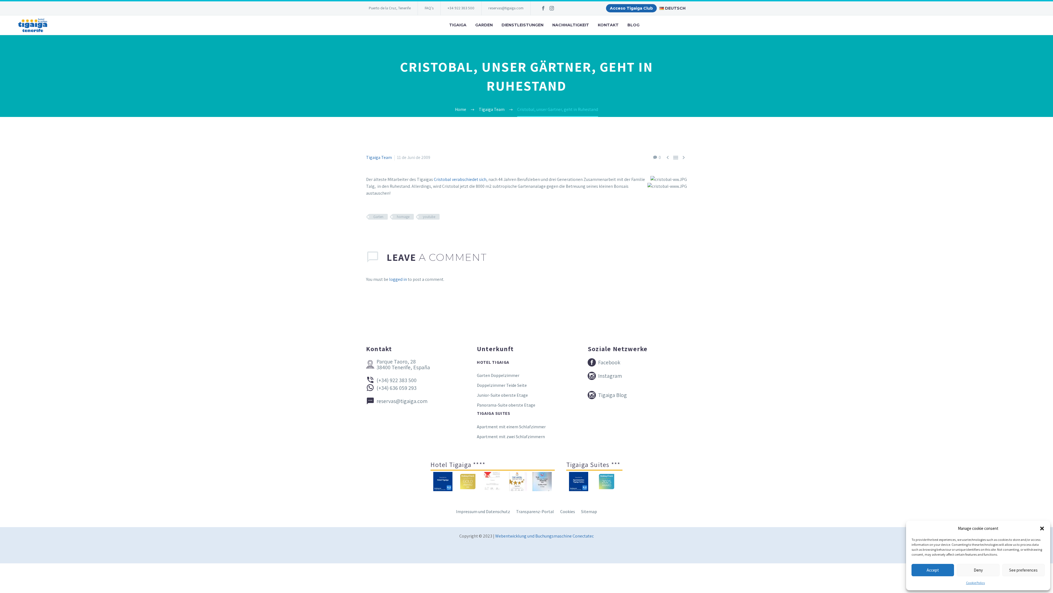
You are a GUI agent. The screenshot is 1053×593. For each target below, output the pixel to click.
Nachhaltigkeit (570, 25)
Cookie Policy (975, 583)
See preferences (1023, 570)
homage (403, 216)
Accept (933, 570)
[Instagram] (552, 8)
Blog (633, 25)
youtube (429, 216)
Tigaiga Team (379, 157)
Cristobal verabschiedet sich (460, 179)
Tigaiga (457, 25)
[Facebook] (543, 8)
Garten (378, 216)
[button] (1042, 528)
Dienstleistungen (523, 25)
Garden (484, 25)
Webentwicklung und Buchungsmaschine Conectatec (544, 536)
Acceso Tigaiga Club (631, 8)
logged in (398, 279)
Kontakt (608, 25)
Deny (978, 570)
